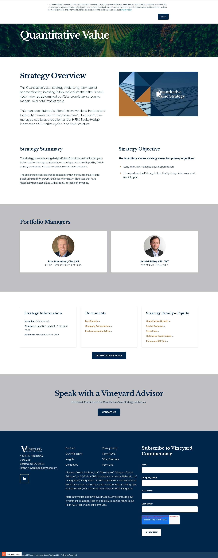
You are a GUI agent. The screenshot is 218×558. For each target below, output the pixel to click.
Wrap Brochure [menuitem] (110, 459)
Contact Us (109, 412)
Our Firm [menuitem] (70, 448)
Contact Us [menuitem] (72, 464)
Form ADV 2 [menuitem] (109, 453)
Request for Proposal (109, 355)
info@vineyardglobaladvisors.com (38, 467)
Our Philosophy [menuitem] (74, 453)
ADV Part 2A (79, 504)
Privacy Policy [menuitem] (110, 448)
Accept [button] (163, 16)
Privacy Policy (126, 9)
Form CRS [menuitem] (107, 464)
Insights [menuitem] (70, 459)
